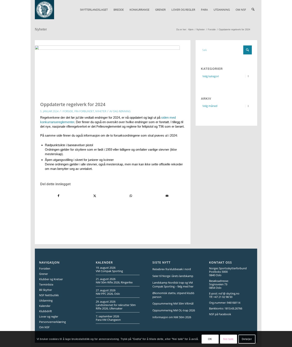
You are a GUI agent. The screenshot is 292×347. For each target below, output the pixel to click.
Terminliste (46, 284)
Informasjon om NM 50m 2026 (171, 317)
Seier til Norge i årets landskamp (172, 276)
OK (210, 338)
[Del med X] (95, 195)
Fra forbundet (84, 111)
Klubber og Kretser (51, 279)
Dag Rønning (122, 111)
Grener (43, 274)
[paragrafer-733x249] (107, 69)
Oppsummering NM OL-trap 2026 (173, 310)
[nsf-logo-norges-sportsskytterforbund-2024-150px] (44, 9)
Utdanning (46, 300)
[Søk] (253, 9)
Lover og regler (48, 316)
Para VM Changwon (108, 320)
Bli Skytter (45, 290)
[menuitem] (94, 9)
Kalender (44, 306)
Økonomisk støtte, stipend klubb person (173, 295)
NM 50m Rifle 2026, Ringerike (114, 282)
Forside (68, 111)
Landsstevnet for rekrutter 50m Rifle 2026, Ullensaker (116, 306)
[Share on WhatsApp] (131, 195)
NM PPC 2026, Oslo (108, 294)
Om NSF (44, 327)
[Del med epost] (167, 195)
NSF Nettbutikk (49, 295)
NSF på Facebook (220, 314)
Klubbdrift (45, 311)
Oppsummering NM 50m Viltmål (172, 303)
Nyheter (41, 29)
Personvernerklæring (52, 322)
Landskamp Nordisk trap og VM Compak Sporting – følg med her (172, 284)
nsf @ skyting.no (228, 293)
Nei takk (228, 338)
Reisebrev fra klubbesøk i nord (171, 269)
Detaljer (247, 338)
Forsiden (44, 268)
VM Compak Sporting (109, 271)
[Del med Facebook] (58, 195)
